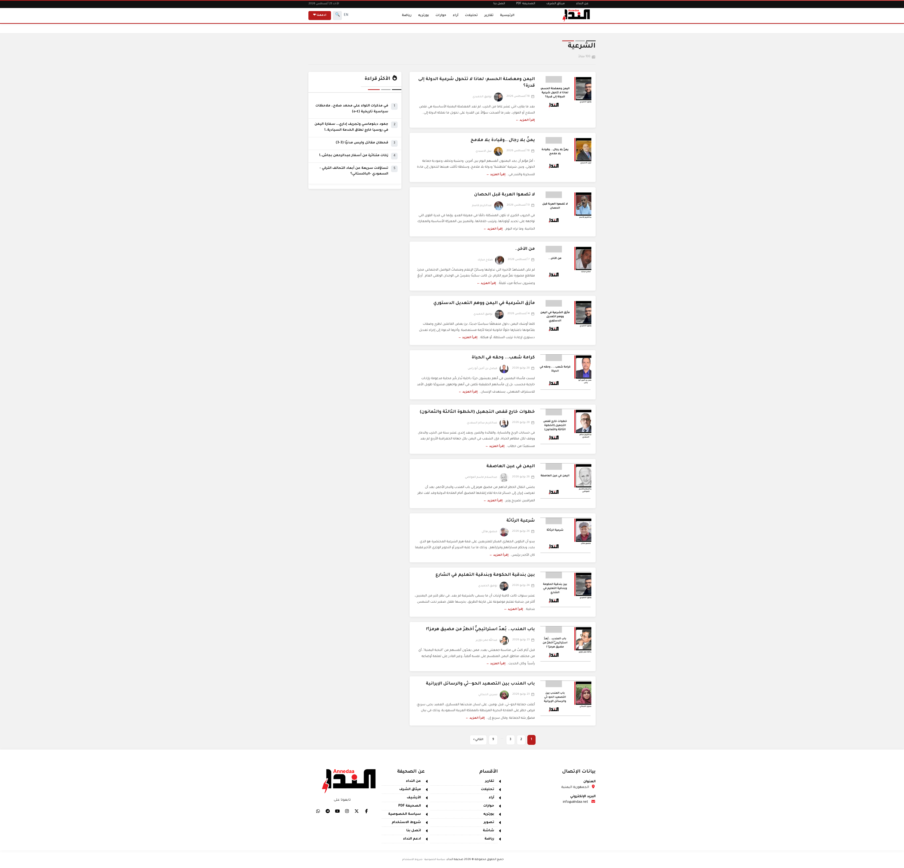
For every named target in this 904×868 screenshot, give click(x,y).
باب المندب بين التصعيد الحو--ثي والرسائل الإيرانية (480, 683)
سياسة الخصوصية (404, 814)
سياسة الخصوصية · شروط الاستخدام (423, 859)
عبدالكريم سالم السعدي (482, 423)
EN (346, 15)
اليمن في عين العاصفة (510, 466)
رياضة (407, 15)
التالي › (478, 739)
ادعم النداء (412, 839)
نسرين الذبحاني (487, 694)
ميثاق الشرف (555, 3)
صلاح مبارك (485, 260)
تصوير (489, 822)
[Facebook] (366, 811)
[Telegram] (327, 811)
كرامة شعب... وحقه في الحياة (503, 357)
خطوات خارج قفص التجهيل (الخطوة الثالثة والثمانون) (477, 412)
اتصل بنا (499, 3)
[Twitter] (356, 811)
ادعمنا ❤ (319, 15)
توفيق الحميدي (482, 96)
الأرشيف (414, 798)
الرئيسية (507, 15)
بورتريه (423, 15)
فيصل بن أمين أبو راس (482, 368)
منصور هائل (489, 531)
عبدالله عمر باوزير (486, 640)
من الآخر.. (525, 249)
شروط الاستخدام (406, 822)
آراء (455, 15)
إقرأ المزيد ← (525, 120)
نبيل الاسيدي (484, 151)
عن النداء (582, 3)
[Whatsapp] (318, 811)
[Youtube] (337, 811)
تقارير (488, 15)
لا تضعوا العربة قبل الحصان (504, 194)
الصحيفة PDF (525, 3)
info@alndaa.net (575, 802)
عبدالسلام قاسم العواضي (481, 477)
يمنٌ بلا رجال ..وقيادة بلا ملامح (503, 140)
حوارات (441, 15)
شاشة (488, 831)
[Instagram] (347, 811)
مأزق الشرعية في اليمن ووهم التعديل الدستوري (484, 303)
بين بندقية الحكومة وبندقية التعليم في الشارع (485, 575)
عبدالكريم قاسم (482, 205)
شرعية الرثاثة (520, 521)
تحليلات (471, 15)
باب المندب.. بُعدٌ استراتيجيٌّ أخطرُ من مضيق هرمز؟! (480, 629)
